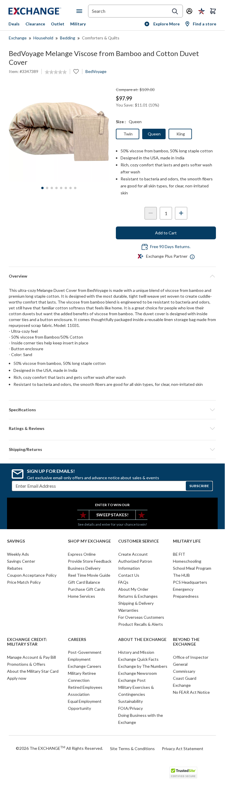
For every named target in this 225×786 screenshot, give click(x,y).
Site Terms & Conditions (132, 748)
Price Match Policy (24, 582)
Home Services (81, 596)
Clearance (35, 23)
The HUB (181, 575)
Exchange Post (132, 680)
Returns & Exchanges (138, 596)
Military (78, 23)
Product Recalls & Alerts (140, 624)
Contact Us (128, 575)
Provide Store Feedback (89, 561)
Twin (128, 133)
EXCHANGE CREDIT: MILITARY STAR (27, 642)
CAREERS (77, 639)
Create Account (133, 554)
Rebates (15, 568)
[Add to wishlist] (76, 71)
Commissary (184, 671)
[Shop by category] (80, 11)
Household (43, 37)
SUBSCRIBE (199, 486)
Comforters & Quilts (100, 37)
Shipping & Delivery (136, 603)
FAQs (123, 582)
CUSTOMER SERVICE (138, 541)
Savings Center (21, 561)
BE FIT (179, 554)
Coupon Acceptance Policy (31, 575)
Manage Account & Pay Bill (31, 657)
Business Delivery (84, 568)
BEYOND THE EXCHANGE (186, 642)
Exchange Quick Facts (138, 659)
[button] (112, 428)
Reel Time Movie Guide (89, 575)
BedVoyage (96, 71)
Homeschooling (187, 561)
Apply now (16, 678)
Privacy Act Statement (182, 748)
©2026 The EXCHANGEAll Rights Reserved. (59, 748)
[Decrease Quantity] (151, 213)
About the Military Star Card (33, 671)
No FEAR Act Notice (191, 692)
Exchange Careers (84, 666)
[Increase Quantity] (181, 213)
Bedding (67, 37)
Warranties (128, 610)
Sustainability (130, 701)
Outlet (57, 23)
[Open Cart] (213, 11)
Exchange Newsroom (137, 673)
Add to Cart (166, 232)
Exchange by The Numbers (142, 666)
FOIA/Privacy (130, 708)
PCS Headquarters (190, 582)
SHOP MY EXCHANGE (89, 541)
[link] (56, 72)
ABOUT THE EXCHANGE (142, 639)
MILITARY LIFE (187, 541)
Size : (121, 121)
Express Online (82, 554)
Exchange (18, 37)
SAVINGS (16, 541)
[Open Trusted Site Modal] (183, 772)
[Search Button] (175, 11)
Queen (154, 133)
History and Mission (136, 652)
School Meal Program (192, 568)
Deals (14, 23)
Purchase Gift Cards (86, 589)
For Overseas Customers (141, 617)
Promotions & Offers (26, 664)
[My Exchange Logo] (42, 11)
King (180, 133)
